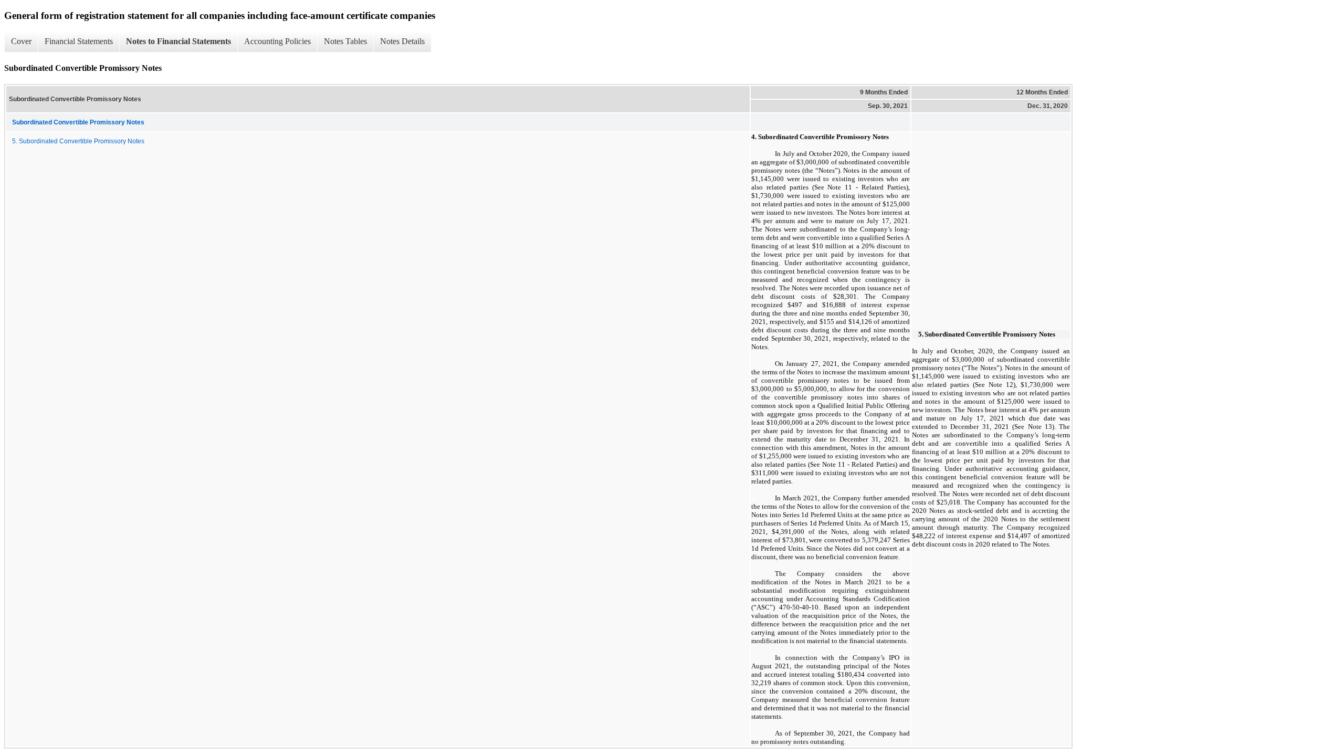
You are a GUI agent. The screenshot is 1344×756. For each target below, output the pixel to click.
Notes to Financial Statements (178, 41)
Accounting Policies (277, 41)
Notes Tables (345, 41)
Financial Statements (79, 41)
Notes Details (402, 41)
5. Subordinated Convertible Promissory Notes (78, 141)
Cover (21, 41)
